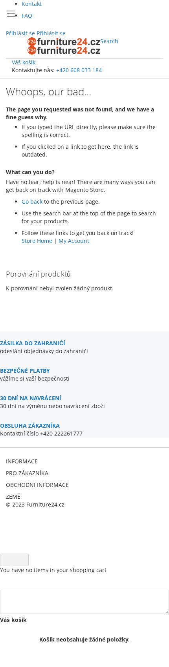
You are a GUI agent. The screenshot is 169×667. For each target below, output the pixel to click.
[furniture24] (64, 46)
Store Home (37, 240)
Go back (32, 201)
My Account (74, 240)
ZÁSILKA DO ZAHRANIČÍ (32, 343)
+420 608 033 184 (79, 70)
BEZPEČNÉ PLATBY (25, 370)
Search (109, 41)
